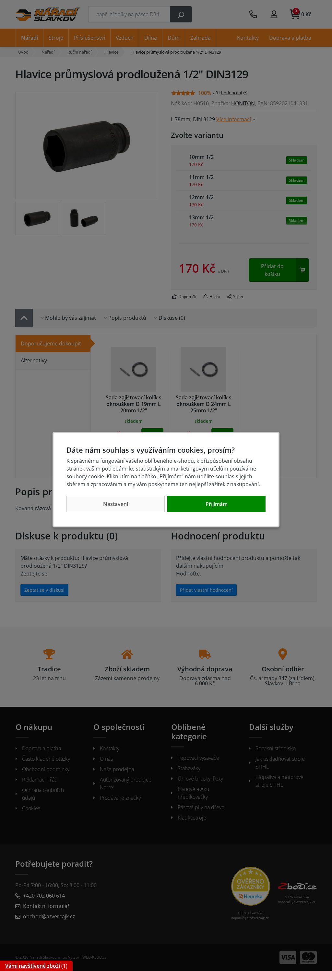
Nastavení (115, 504)
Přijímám (217, 504)
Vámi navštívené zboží (32, 965)
